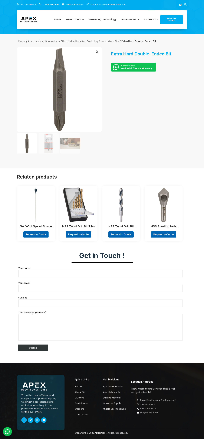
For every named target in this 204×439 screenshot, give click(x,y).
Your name (24, 268)
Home (57, 19)
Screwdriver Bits (109, 41)
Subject (22, 297)
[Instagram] (37, 420)
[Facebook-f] (24, 420)
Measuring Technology (102, 19)
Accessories (128, 19)
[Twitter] (30, 420)
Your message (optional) (32, 312)
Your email (24, 282)
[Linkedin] (180, 4)
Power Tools (73, 19)
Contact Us (151, 19)
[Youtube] (43, 420)
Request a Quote (36, 234)
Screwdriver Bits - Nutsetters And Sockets (71, 41)
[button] (171, 19)
